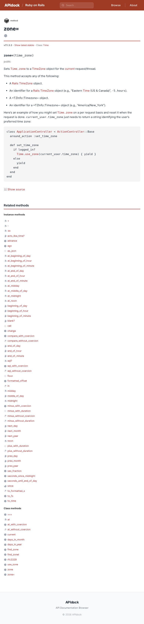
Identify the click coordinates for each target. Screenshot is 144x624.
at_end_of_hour (16, 276)
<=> (9, 230)
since (10, 486)
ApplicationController (34, 131)
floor (10, 376)
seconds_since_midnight (21, 476)
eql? (10, 360)
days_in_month (16, 539)
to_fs (10, 496)
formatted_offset (17, 380)
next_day (13, 425)
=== (10, 514)
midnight (12, 400)
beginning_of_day (17, 305)
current (70, 68)
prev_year (13, 465)
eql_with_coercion (18, 365)
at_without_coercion (19, 529)
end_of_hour (15, 350)
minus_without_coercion (21, 416)
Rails (15, 83)
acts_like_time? (16, 235)
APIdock (12, 5)
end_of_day (14, 345)
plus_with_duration (18, 445)
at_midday (13, 285)
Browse (116, 5)
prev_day (13, 456)
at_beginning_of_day (19, 255)
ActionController (70, 131)
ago (10, 245)
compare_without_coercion (23, 340)
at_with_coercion (17, 524)
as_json (12, 250)
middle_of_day (16, 396)
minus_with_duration (19, 411)
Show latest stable (24, 45)
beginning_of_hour (18, 310)
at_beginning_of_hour (20, 260)
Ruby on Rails (35, 5)
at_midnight (14, 296)
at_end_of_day (16, 270)
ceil (9, 325)
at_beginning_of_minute (21, 265)
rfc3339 (12, 559)
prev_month (14, 460)
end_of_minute (16, 356)
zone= (11, 574)
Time (46, 45)
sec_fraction (14, 471)
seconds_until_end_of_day (22, 480)
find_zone (13, 549)
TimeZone (39, 68)
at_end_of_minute (17, 280)
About (133, 5)
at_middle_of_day (17, 290)
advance (12, 240)
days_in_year (15, 544)
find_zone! (13, 554)
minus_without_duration (21, 420)
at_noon (12, 300)
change (12, 330)
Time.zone (18, 68)
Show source (16, 189)
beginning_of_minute (19, 316)
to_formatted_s (16, 491)
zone (10, 569)
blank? (11, 320)
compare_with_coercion (21, 336)
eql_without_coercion (20, 371)
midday (12, 391)
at (9, 519)
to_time (12, 500)
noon (10, 440)
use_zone (32, 154)
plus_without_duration (20, 451)
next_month (14, 431)
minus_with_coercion (19, 405)
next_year (13, 436)
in (8, 385)
